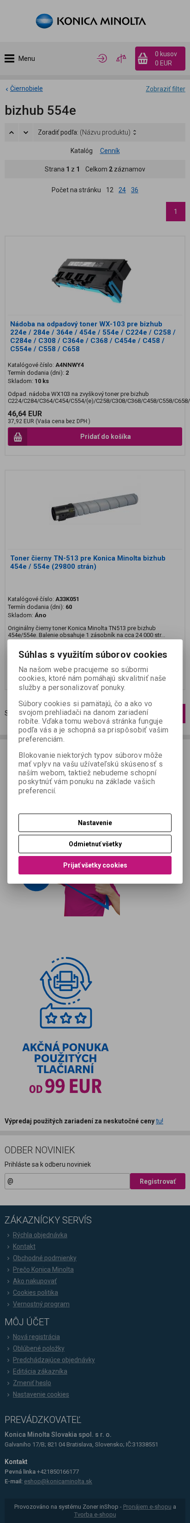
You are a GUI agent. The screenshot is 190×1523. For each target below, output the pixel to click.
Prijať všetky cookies (95, 865)
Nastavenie (95, 822)
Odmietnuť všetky (95, 844)
